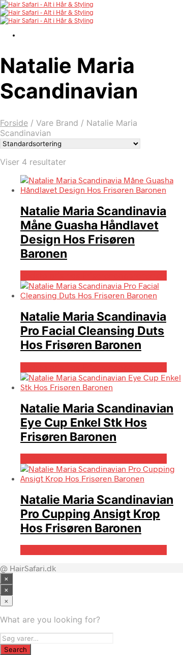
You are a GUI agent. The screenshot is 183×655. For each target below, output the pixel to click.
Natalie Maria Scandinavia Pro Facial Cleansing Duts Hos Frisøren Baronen (93, 330)
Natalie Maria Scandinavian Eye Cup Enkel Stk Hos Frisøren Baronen (96, 422)
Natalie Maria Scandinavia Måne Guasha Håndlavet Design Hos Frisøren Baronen (93, 232)
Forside (14, 123)
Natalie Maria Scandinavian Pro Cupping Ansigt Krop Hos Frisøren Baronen (96, 514)
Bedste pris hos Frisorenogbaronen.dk (93, 275)
